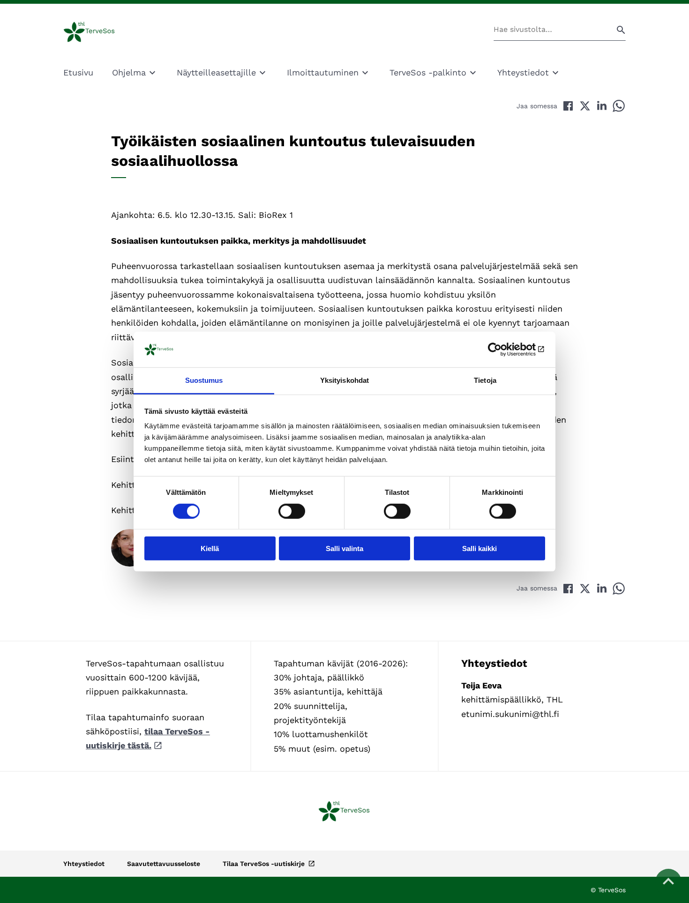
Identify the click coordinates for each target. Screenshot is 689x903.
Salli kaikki (479, 548)
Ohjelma (129, 72)
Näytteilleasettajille (216, 72)
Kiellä (210, 548)
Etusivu (78, 72)
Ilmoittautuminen (323, 72)
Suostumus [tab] (204, 380)
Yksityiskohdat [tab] (344, 380)
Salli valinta (344, 548)
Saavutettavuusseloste (163, 863)
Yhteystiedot (523, 72)
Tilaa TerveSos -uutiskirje (265, 863)
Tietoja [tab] (485, 380)
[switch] (291, 510)
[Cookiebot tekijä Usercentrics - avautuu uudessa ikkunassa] (504, 350)
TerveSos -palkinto (427, 72)
